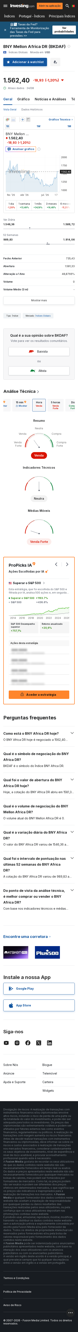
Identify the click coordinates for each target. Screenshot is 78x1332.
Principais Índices (62, 16)
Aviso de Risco (12, 1305)
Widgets (48, 1090)
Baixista (42, 351)
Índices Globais (43, 315)
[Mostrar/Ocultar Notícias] (28, 119)
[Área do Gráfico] (13, 119)
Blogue (47, 1065)
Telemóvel (49, 1073)
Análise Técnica (19, 391)
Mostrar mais (39, 300)
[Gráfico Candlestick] (7, 119)
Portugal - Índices (32, 16)
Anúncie (8, 1073)
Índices (9, 16)
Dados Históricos (32, 109)
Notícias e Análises (50, 99)
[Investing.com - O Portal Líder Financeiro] (22, 6)
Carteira (47, 1082)
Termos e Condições (16, 1278)
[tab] (21, 405)
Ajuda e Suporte (14, 1082)
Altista (42, 370)
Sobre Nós (10, 1065)
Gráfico (23, 99)
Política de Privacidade (17, 1291)
